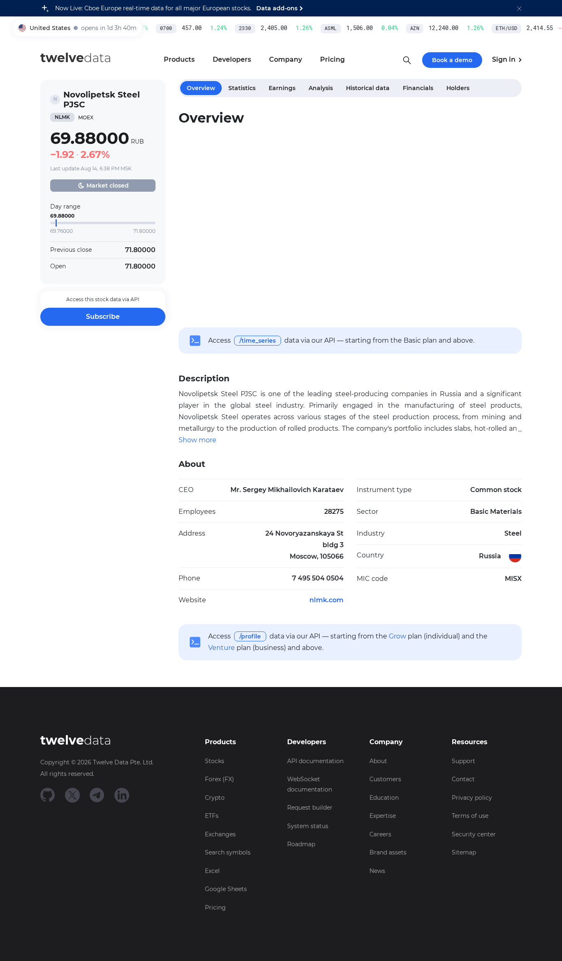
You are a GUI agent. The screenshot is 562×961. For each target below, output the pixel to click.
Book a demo (452, 60)
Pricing (215, 907)
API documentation (315, 761)
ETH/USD (502, 28)
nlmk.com (326, 600)
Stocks (214, 761)
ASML (326, 28)
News (377, 871)
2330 (240, 28)
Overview (201, 88)
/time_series (257, 340)
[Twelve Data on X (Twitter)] (72, 795)
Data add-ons (276, 8)
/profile (250, 636)
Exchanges (220, 834)
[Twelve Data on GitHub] (47, 795)
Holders (457, 88)
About (378, 761)
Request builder (309, 807)
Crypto (215, 797)
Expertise (382, 815)
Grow (397, 636)
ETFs (211, 815)
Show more (197, 440)
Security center (474, 834)
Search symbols (228, 852)
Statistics (241, 88)
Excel (212, 871)
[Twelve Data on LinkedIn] (121, 795)
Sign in (504, 59)
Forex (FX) (219, 779)
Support (463, 761)
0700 (161, 28)
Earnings (282, 88)
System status (307, 826)
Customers (385, 779)
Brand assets (387, 852)
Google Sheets (226, 889)
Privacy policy (472, 797)
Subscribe (103, 316)
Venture (221, 648)
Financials (418, 88)
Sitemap (464, 852)
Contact (463, 779)
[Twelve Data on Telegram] (97, 795)
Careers (380, 834)
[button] (519, 8)
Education (384, 797)
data (75, 57)
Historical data (368, 88)
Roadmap (301, 844)
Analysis (321, 88)
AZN (409, 28)
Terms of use (470, 815)
